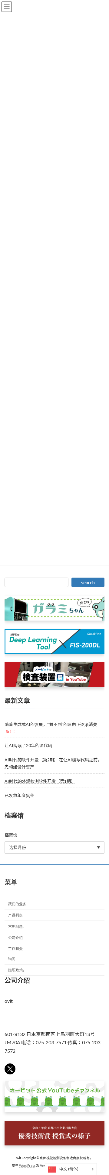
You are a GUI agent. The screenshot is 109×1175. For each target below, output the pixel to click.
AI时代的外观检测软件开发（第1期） (40, 781)
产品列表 (15, 915)
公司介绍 (15, 937)
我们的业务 (17, 904)
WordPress (27, 1165)
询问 (11, 958)
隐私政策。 (17, 970)
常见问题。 (17, 926)
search (88, 582)
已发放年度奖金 (19, 795)
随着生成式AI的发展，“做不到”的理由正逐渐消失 (51, 724)
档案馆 (11, 835)
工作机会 (15, 948)
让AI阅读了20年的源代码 (28, 745)
